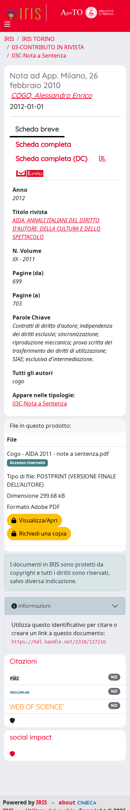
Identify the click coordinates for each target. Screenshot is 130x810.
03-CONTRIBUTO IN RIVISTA (48, 47)
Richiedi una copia (41, 533)
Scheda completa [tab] (43, 144)
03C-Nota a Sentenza (39, 55)
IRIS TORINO (38, 39)
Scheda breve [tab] (37, 129)
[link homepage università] (87, 12)
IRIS (9, 39)
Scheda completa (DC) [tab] (51, 158)
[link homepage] (25, 12)
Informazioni (33, 605)
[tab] (102, 158)
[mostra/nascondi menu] (7, 24)
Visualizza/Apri (37, 520)
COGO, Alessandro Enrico (51, 95)
